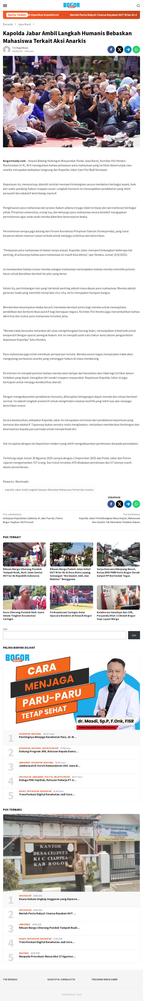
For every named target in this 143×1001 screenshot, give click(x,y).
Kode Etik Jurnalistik (61, 979)
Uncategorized (50, 748)
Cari (5, 629)
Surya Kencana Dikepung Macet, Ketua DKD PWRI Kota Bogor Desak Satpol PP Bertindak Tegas (118, 572)
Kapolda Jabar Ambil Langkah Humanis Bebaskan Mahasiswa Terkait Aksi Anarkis (49, 489)
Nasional (36, 734)
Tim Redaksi (10, 979)
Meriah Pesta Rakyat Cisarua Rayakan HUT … (47, 913)
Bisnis (22, 791)
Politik (49, 777)
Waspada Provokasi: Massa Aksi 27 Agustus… (47, 956)
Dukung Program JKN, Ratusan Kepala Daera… (48, 751)
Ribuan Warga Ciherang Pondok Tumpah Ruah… (49, 927)
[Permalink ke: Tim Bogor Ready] (6, 49)
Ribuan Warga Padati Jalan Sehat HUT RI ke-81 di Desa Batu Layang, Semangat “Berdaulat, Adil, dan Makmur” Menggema (70, 574)
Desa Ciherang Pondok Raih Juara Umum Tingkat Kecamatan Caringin (23, 616)
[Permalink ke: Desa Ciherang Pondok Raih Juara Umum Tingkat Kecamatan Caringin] (24, 597)
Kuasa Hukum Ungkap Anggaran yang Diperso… (49, 899)
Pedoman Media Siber (104, 979)
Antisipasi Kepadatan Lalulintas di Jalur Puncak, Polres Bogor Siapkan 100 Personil (33, 518)
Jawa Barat (24, 762)
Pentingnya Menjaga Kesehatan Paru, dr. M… (47, 737)
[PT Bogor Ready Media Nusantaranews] (71, 5)
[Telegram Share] (128, 49)
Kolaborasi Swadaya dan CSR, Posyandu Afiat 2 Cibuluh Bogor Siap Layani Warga (116, 616)
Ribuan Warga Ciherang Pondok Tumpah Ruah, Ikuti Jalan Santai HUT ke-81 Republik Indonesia (22, 572)
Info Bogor (25, 777)
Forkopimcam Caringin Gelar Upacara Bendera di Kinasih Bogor (71, 614)
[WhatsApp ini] (136, 49)
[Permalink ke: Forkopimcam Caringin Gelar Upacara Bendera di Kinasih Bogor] (71, 597)
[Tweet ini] (119, 49)
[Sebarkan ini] (111, 49)
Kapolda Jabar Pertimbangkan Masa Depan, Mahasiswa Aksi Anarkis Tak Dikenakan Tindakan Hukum (109, 518)
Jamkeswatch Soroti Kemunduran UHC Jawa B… (49, 765)
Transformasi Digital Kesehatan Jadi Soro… (47, 794)
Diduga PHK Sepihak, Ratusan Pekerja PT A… (47, 780)
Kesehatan (24, 734)
